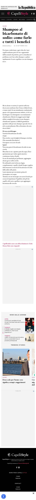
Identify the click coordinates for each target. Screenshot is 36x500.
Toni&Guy (7, 327)
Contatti (18, 476)
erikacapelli (7, 45)
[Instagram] (34, 13)
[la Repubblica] (27, 7)
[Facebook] (31, 13)
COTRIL (6, 319)
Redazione (18, 478)
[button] (3, 496)
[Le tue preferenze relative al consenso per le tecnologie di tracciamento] (34, 375)
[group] (3, 19)
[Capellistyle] (17, 14)
